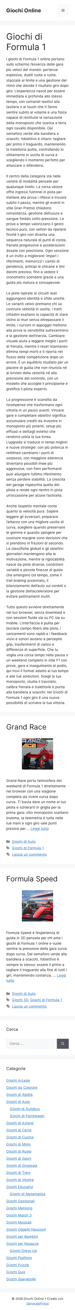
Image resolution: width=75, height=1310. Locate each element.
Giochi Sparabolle (21, 1279)
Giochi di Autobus (25, 1109)
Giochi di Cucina (20, 1137)
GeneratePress (37, 1303)
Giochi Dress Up (23, 1251)
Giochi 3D (20, 1000)
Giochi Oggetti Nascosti (26, 1229)
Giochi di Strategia (21, 1166)
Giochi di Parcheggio (27, 1116)
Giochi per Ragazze (22, 1244)
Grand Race (26, 726)
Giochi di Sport (18, 1158)
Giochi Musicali (18, 1222)
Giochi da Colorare (22, 1087)
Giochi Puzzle (17, 1265)
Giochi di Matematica (27, 1194)
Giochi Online (23, 10)
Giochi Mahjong (19, 1208)
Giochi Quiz (15, 1272)
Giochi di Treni (18, 1173)
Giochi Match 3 (19, 1215)
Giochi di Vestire (20, 1180)
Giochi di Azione (20, 1123)
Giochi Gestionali (20, 1201)
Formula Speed (32, 878)
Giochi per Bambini (22, 1236)
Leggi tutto (40, 829)
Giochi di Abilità (19, 1095)
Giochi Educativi (19, 1187)
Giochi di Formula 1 (28, 848)
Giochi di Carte (18, 1130)
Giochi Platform (19, 1258)
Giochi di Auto (24, 841)
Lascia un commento (29, 854)
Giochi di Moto (18, 1144)
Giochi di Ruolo (18, 1151)
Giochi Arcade (18, 1080)
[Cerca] (63, 1044)
